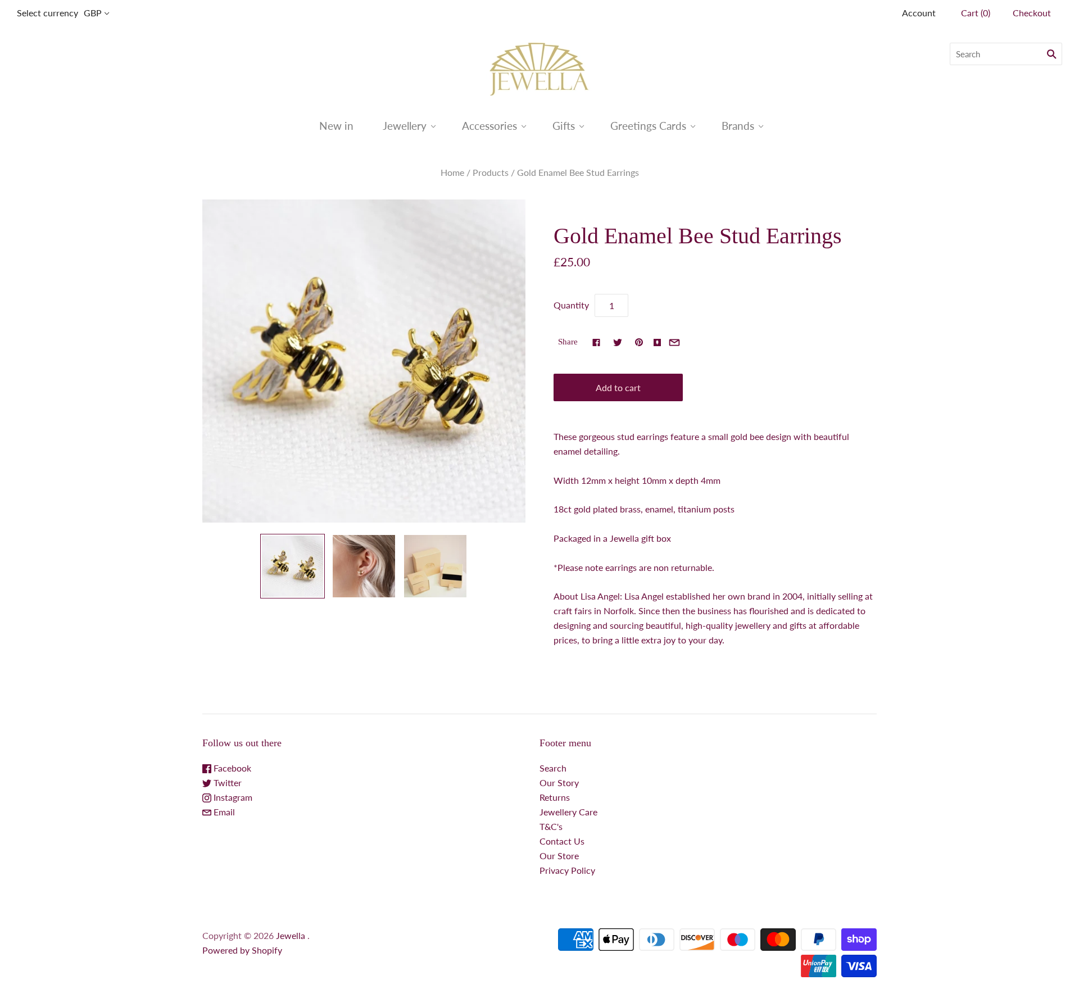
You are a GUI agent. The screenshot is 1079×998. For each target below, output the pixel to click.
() (975, 12)
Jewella (291, 935)
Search (553, 768)
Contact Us (562, 841)
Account (919, 12)
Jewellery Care (568, 811)
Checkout (1032, 12)
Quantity (571, 305)
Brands (738, 125)
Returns (555, 797)
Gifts (563, 125)
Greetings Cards (648, 125)
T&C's (551, 826)
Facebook (231, 768)
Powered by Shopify (242, 950)
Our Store (559, 855)
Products (491, 172)
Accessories (489, 125)
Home (452, 172)
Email (223, 811)
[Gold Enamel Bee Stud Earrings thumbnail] (292, 566)
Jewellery (405, 125)
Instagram (231, 797)
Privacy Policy (567, 870)
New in (336, 125)
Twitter (226, 782)
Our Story (559, 782)
